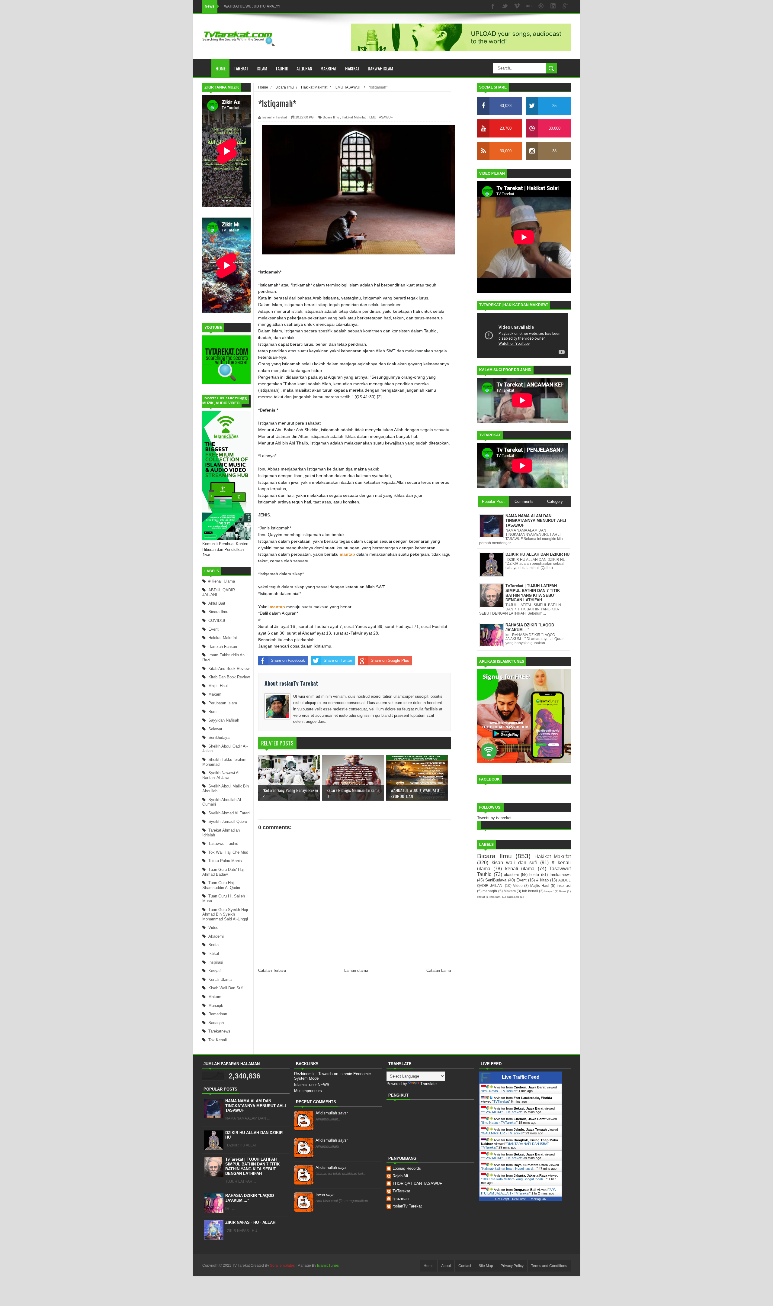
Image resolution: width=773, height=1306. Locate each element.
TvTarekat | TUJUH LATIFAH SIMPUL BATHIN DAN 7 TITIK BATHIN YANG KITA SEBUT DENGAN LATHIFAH (252, 1166)
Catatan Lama (438, 970)
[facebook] (493, 6)
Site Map (486, 1266)
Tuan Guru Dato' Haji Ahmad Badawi (223, 872)
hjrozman (401, 1198)
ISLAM (262, 68)
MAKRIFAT (328, 68)
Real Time (519, 1199)
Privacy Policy (512, 1266)
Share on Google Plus (390, 660)
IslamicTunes (328, 1265)
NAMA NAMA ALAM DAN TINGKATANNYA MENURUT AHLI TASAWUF (255, 1106)
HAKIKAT (352, 68)
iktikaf (213, 953)
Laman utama (356, 970)
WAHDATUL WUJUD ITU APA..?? (252, 6)
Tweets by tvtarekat (494, 818)
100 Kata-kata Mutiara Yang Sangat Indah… (514, 1179)
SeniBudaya (218, 737)
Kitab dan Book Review (229, 677)
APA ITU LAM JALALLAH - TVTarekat (518, 1191)
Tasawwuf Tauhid (223, 843)
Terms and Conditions (549, 1266)
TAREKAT (241, 68)
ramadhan (217, 1014)
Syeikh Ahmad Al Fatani (229, 813)
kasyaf (214, 970)
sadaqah (216, 1022)
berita (213, 944)
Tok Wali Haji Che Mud (228, 852)
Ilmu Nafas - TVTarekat (499, 1091)
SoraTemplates (282, 1265)
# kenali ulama (221, 581)
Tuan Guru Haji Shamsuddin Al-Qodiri (221, 885)
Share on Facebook (288, 660)
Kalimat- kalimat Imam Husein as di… (509, 1168)
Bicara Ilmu (218, 611)
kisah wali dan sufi (225, 988)
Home (221, 68)
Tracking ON (537, 1199)
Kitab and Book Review (228, 668)
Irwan (326, 1194)
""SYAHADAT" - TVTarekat (501, 1112)
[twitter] (505, 6)
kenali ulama (220, 979)
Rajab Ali (400, 1176)
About (446, 1266)
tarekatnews (219, 1031)
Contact (464, 1266)
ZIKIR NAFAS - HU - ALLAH (250, 1222)
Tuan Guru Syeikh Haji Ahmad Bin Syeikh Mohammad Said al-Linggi (225, 914)
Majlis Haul (218, 686)
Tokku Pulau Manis (225, 860)
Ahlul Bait (216, 603)
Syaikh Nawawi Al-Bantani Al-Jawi (221, 775)
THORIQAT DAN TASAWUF (417, 1183)
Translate (428, 1083)
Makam (214, 694)
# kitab (542, 880)
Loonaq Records (407, 1168)
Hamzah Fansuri (222, 646)
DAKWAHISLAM (380, 68)
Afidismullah (332, 1113)
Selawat (215, 729)
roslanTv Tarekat (407, 1206)
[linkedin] (553, 6)
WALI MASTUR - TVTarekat (502, 1133)
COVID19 (216, 620)
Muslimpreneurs (308, 1090)
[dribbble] (541, 6)
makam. (215, 996)
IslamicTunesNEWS (311, 1084)
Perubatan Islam (222, 703)
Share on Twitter (338, 660)
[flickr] (529, 6)
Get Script (502, 1199)
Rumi (212, 711)
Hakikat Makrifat (222, 637)
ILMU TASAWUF (380, 117)
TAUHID (281, 68)
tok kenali (217, 1040)
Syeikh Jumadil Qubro (227, 821)
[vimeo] (517, 6)
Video (213, 927)
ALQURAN (304, 68)
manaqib (215, 1005)
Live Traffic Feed (521, 1077)
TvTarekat (401, 1191)
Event (213, 629)
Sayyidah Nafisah (223, 720)
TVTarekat (501, 1101)
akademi (216, 936)
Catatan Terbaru (272, 970)
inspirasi (215, 962)
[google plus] (565, 6)
